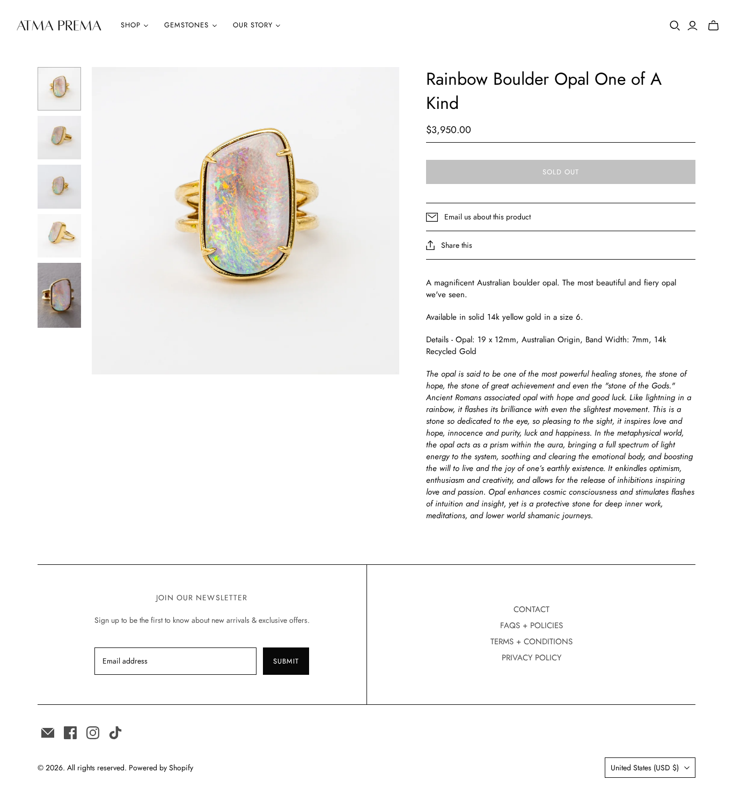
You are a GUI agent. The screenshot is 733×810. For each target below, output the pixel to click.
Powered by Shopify (161, 767)
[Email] (47, 732)
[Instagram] (92, 732)
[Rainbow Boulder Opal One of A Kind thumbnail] (59, 89)
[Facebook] (70, 732)
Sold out (561, 172)
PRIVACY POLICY (531, 658)
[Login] (692, 26)
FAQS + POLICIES (531, 625)
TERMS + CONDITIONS (531, 641)
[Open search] (675, 25)
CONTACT (531, 609)
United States (645, 767)
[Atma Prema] (59, 25)
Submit (286, 661)
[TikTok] (115, 732)
